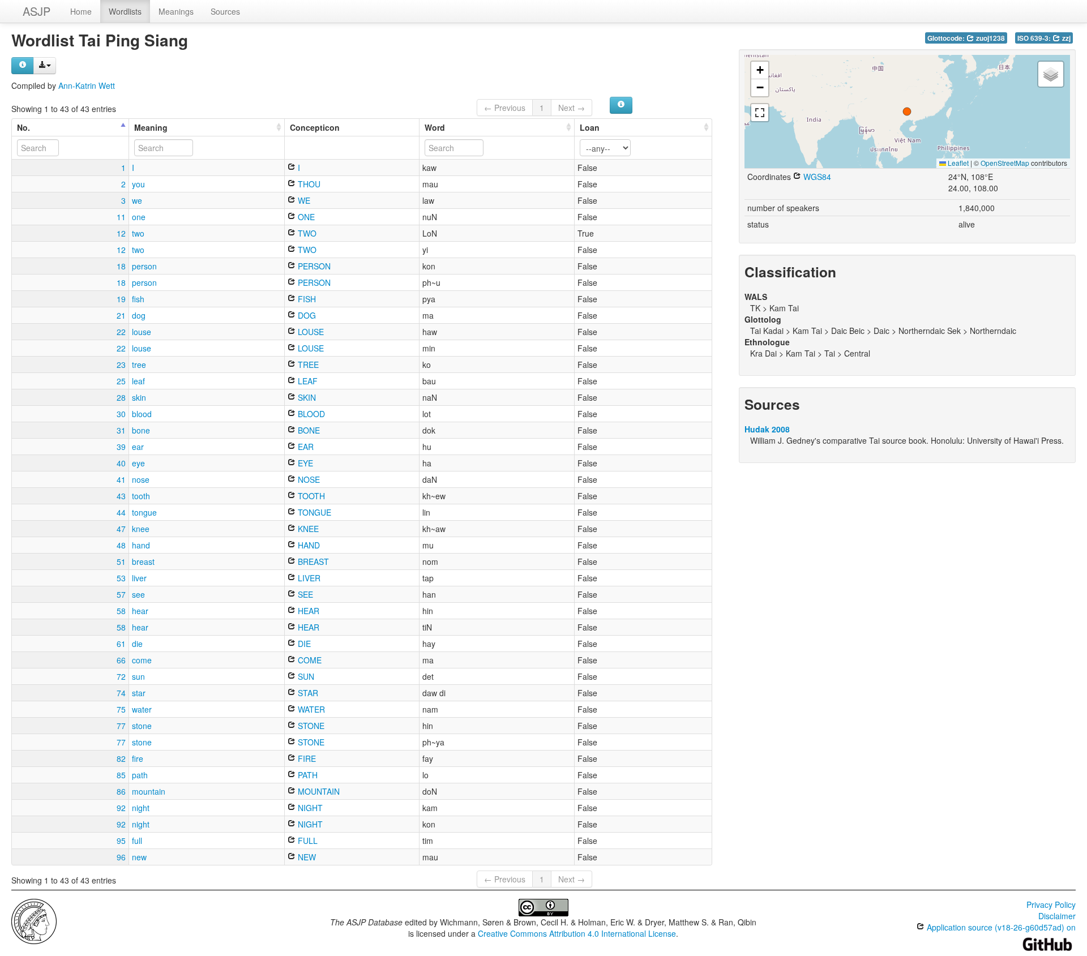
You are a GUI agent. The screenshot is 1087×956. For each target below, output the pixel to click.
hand (141, 545)
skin (139, 397)
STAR (307, 692)
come (142, 660)
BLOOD (310, 413)
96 (121, 857)
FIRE (306, 758)
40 (121, 463)
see (138, 594)
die (137, 643)
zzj (1065, 38)
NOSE (308, 479)
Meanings (176, 11)
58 (121, 610)
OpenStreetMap (1005, 163)
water (142, 709)
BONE (308, 430)
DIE (303, 643)
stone (142, 725)
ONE (305, 216)
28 (121, 397)
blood (142, 413)
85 (121, 775)
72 (121, 676)
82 (121, 758)
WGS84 (816, 176)
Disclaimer (1057, 915)
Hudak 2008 (767, 429)
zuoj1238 (989, 38)
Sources (225, 11)
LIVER (308, 578)
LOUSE (310, 331)
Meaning (151, 127)
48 (121, 545)
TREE (307, 364)
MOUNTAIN (318, 791)
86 (121, 791)
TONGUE (313, 512)
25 (121, 381)
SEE (304, 594)
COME (309, 660)
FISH (306, 299)
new (139, 857)
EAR (305, 446)
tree (139, 364)
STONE (310, 725)
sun (138, 676)
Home (81, 11)
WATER (310, 709)
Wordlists (125, 11)
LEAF (307, 381)
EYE (304, 463)
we (137, 200)
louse (141, 331)
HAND (308, 545)
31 (121, 430)
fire (137, 758)
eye (138, 463)
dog (138, 315)
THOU (308, 184)
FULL (307, 840)
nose (140, 479)
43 (121, 495)
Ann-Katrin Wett (86, 85)
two (138, 233)
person (144, 266)
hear (140, 610)
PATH (307, 775)
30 (121, 413)
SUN (305, 676)
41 (121, 479)
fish (138, 299)
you (138, 184)
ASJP (36, 11)
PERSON (313, 266)
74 (121, 692)
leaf (138, 381)
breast (143, 561)
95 (121, 840)
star (138, 692)
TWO (306, 233)
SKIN (306, 397)
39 (121, 446)
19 (121, 299)
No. (23, 127)
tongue (144, 512)
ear (138, 446)
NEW (306, 857)
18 (121, 266)
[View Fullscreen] (759, 112)
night (140, 807)
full (137, 840)
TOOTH (310, 495)
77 (121, 725)
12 (121, 233)
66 (121, 660)
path (140, 775)
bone (141, 430)
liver (139, 578)
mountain (148, 791)
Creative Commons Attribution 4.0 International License (577, 933)
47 (121, 528)
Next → (571, 107)
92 (121, 807)
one (138, 216)
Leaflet (957, 163)
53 (121, 578)
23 (121, 364)
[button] (907, 111)
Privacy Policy (1051, 904)
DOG (306, 315)
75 (121, 709)
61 (121, 643)
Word (435, 127)
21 (121, 315)
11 (121, 216)
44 (121, 512)
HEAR (307, 610)
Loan (590, 127)
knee (140, 528)
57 (121, 594)
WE (303, 200)
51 (121, 561)
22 (121, 331)
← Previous (504, 107)
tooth (141, 495)
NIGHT (309, 807)
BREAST (312, 561)
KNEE (307, 528)
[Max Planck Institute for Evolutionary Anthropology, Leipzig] (34, 920)
